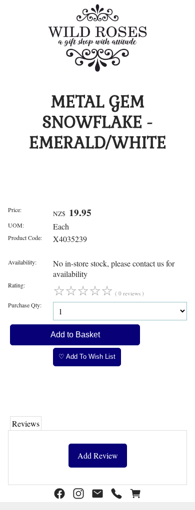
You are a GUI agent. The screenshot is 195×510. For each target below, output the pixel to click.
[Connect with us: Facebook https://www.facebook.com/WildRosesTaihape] (59, 494)
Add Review (98, 455)
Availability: (22, 262)
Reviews (26, 423)
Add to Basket (75, 334)
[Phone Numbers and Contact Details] (116, 494)
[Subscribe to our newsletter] (97, 494)
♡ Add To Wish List (87, 356)
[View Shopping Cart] (135, 494)
